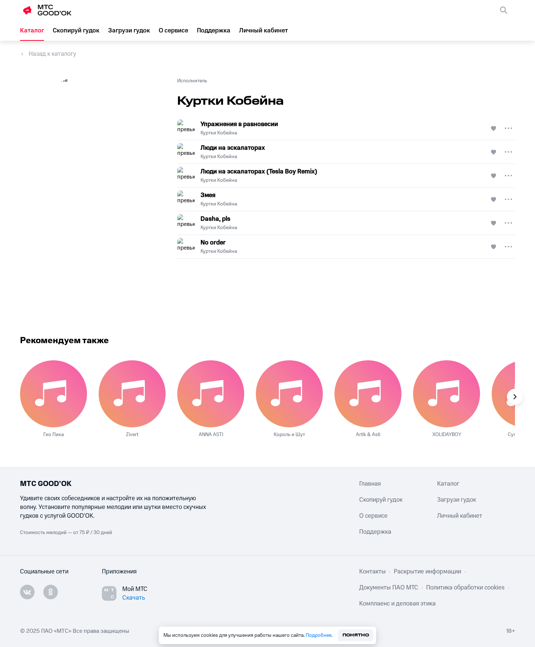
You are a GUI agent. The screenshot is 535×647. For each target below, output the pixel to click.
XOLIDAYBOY (446, 435)
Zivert (132, 435)
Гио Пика (53, 435)
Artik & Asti (368, 435)
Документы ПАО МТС (388, 587)
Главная (370, 483)
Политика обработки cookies (465, 587)
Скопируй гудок (76, 30)
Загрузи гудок (129, 30)
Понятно (355, 635)
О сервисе (173, 30)
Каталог (32, 30)
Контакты (372, 571)
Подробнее (319, 635)
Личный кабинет (263, 30)
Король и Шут (289, 435)
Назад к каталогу (52, 54)
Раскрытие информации (427, 571)
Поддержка (213, 30)
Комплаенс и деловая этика (397, 603)
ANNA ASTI (211, 435)
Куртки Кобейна (219, 133)
